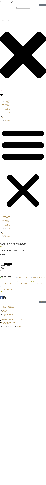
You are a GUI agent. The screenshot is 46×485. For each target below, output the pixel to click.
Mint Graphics (20, 326)
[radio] (1, 250)
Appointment (7, 120)
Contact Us (4, 119)
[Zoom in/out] (1, 329)
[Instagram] (4, 297)
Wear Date (2, 254)
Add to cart (8, 263)
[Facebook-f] (1, 297)
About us (4, 304)
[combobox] (23, 20)
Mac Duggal (7, 112)
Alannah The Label (6, 100)
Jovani (5, 113)
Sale (3, 116)
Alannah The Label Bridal (9, 102)
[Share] (5, 329)
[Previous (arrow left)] (1, 331)
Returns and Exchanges (7, 306)
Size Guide (4, 308)
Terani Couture (7, 111)
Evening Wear (10, 106)
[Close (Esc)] (7, 329)
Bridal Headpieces (6, 115)
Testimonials (5, 117)
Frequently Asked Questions (8, 307)
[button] (23, 167)
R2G (8, 108)
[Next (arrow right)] (3, 331)
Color (1, 248)
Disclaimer (4, 310)
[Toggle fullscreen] (3, 329)
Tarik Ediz (6, 105)
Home (3, 98)
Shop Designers (5, 104)
